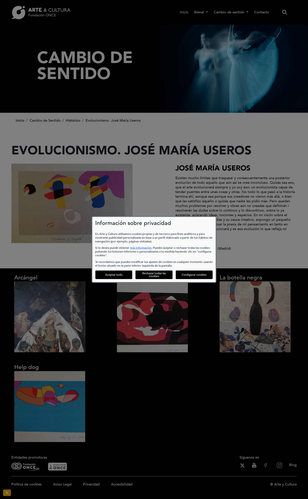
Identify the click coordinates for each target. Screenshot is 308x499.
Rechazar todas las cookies (154, 274)
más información (141, 248)
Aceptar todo (114, 275)
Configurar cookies (197, 275)
